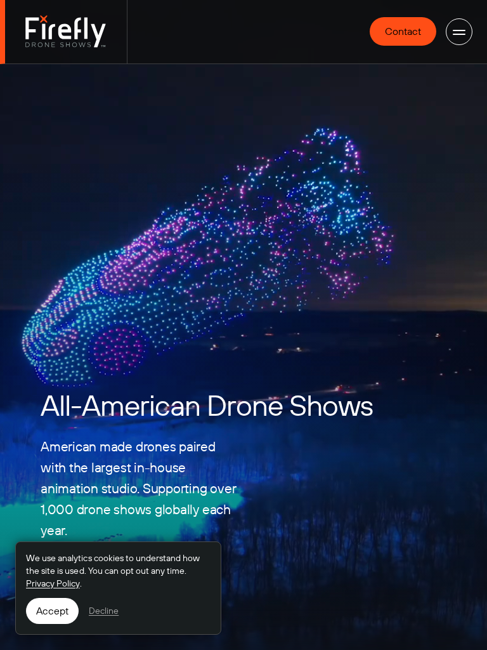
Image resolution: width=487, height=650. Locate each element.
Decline (104, 610)
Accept (52, 610)
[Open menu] (459, 31)
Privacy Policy (53, 583)
